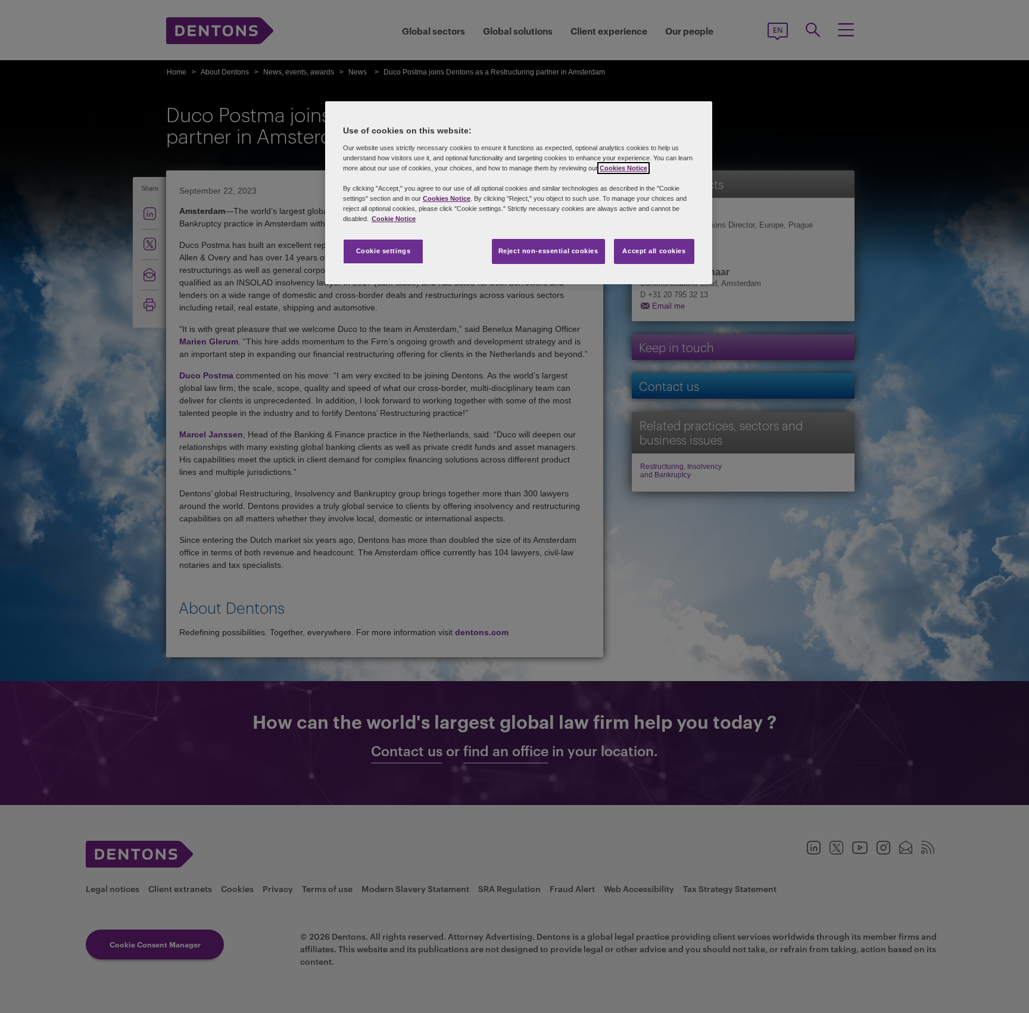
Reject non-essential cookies (548, 250)
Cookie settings (383, 250)
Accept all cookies (653, 250)
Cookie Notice (394, 218)
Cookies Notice (623, 168)
